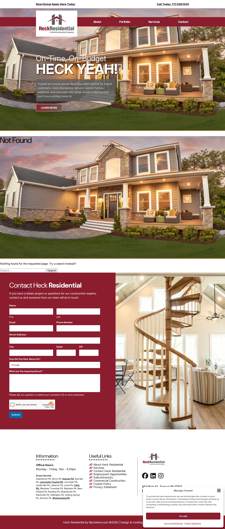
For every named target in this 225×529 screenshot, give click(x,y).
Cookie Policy (102, 483)
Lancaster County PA (51, 482)
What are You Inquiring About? (26, 371)
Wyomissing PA (61, 498)
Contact (183, 21)
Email (13, 322)
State (60, 346)
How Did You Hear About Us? (24, 359)
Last (58, 317)
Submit (15, 414)
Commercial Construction (109, 480)
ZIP (81, 346)
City (12, 346)
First (11, 317)
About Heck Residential (108, 464)
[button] (218, 490)
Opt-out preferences (173, 523)
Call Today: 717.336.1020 (173, 4)
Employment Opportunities (110, 474)
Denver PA (68, 479)
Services (154, 21)
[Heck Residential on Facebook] (146, 477)
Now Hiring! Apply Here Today (55, 4)
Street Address (18, 334)
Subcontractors (103, 477)
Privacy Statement (193, 523)
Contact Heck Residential (109, 471)
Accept (183, 516)
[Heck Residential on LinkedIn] (153, 477)
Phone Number (64, 322)
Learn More (49, 107)
